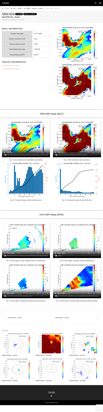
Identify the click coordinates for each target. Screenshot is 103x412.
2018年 (12, 14)
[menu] (100, 3)
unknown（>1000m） (30, 14)
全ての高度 (19, 14)
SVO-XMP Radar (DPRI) (11, 69)
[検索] (95, 3)
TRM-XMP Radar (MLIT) (12, 66)
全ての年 (5, 14)
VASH (51, 392)
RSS (51, 396)
